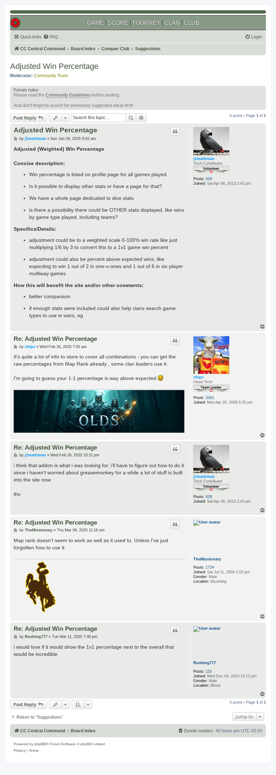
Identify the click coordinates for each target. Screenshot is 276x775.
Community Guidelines (68, 95)
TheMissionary (207, 559)
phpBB (40, 744)
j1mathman (204, 158)
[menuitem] (50, 37)
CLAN (172, 23)
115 (209, 671)
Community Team (51, 75)
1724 (210, 567)
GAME (95, 23)
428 (209, 179)
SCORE (117, 23)
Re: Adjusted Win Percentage (55, 338)
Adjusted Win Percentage (54, 66)
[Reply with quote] (175, 131)
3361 (210, 397)
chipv (198, 377)
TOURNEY (146, 23)
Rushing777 (204, 663)
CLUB (191, 23)
